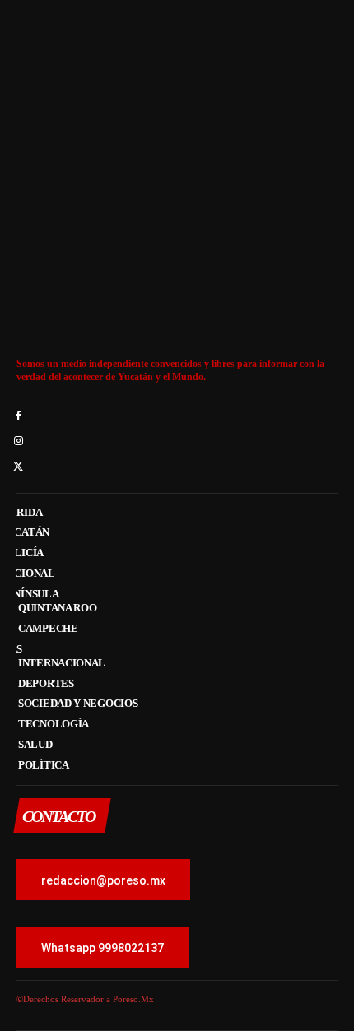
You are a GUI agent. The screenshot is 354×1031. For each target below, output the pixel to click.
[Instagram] (18, 442)
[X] (18, 467)
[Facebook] (18, 416)
